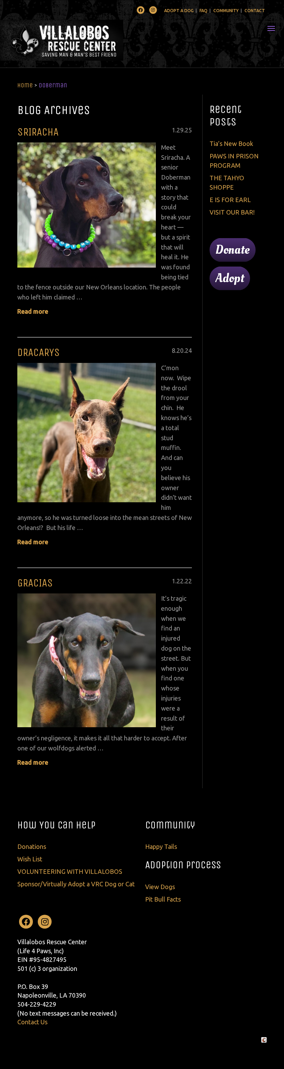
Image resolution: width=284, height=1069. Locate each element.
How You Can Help (56, 825)
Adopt (229, 278)
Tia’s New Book (231, 143)
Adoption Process (183, 865)
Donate (232, 250)
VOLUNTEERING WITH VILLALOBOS (69, 871)
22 (180, 580)
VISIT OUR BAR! (232, 212)
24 (188, 350)
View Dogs (160, 886)
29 (180, 130)
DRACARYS (38, 352)
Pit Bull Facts (163, 899)
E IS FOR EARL (230, 199)
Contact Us (32, 1021)
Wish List (29, 858)
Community (226, 10)
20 (180, 350)
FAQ (203, 10)
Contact (255, 10)
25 (188, 130)
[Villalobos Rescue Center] (82, 40)
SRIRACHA (38, 131)
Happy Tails (161, 846)
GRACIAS (35, 582)
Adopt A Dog (179, 10)
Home (25, 85)
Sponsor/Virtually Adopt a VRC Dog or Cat (76, 883)
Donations (31, 846)
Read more (32, 311)
